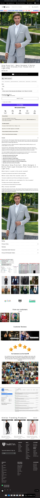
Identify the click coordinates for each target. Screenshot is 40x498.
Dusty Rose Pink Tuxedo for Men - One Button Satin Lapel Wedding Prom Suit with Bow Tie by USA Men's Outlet (32, 437)
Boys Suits (19, 468)
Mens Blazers (20, 467)
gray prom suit (7, 81)
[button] (11, 101)
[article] (4, 317)
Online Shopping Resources (20, 450)
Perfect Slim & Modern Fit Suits (4, 478)
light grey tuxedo (22, 81)
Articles (27, 457)
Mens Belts (35, 465)
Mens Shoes (35, 445)
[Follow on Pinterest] (7, 489)
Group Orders (28, 456)
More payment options (20, 107)
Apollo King (35, 452)
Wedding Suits (20, 466)
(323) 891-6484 (6, 486)
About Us (27, 447)
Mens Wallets (35, 468)
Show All (35, 417)
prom (3, 81)
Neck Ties (35, 466)
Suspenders (35, 467)
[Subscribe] (14, 453)
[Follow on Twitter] (4, 489)
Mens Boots (35, 444)
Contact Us (27, 444)
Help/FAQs (27, 458)
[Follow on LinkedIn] (10, 489)
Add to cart (20, 98)
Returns (19, 444)
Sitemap (19, 445)
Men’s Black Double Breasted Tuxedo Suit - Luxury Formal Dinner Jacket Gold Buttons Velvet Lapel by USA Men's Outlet (7, 437)
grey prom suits (34, 81)
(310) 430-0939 (6, 485)
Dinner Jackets (20, 465)
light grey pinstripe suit (14, 81)
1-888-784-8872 (9, 125)
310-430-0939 (13, 118)
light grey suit (28, 81)
